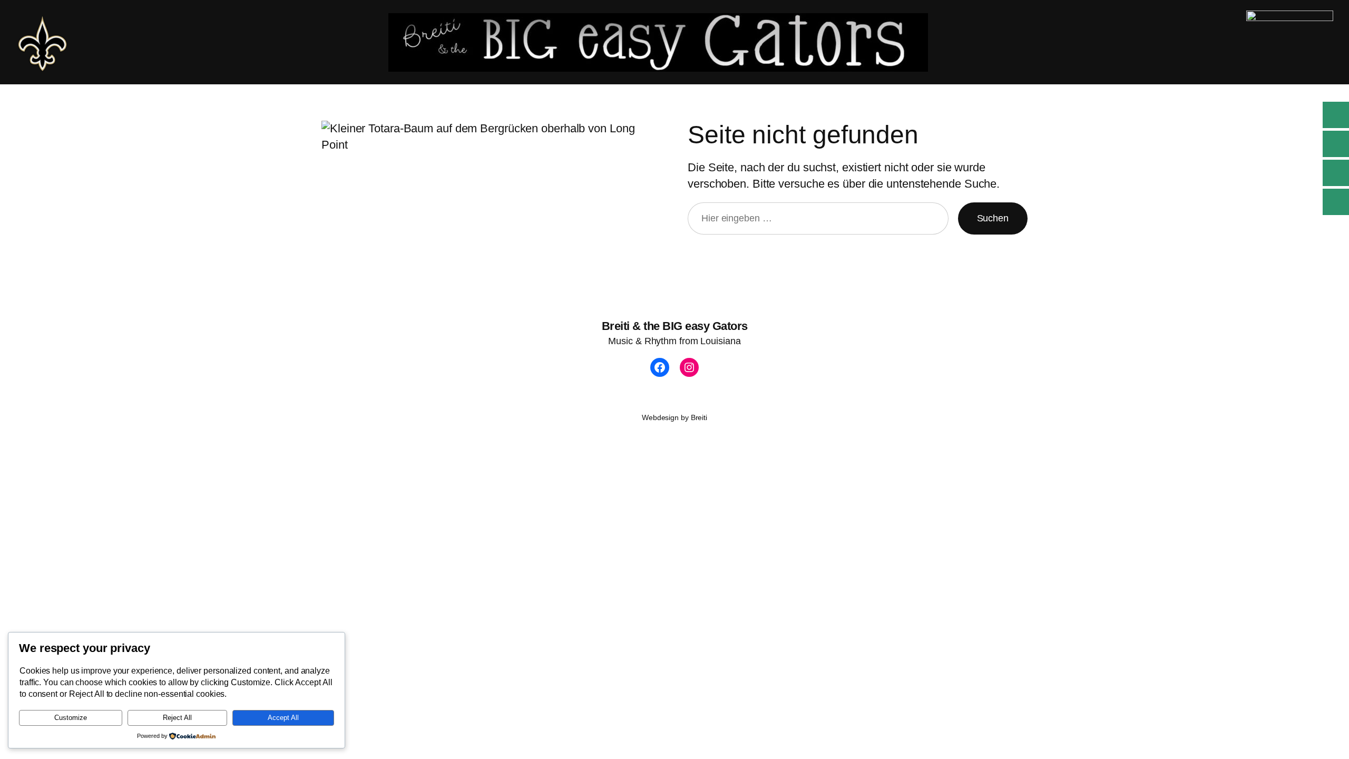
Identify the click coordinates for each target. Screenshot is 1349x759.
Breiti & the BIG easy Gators (675, 326)
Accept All (283, 718)
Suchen (993, 218)
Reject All (177, 718)
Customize (70, 718)
